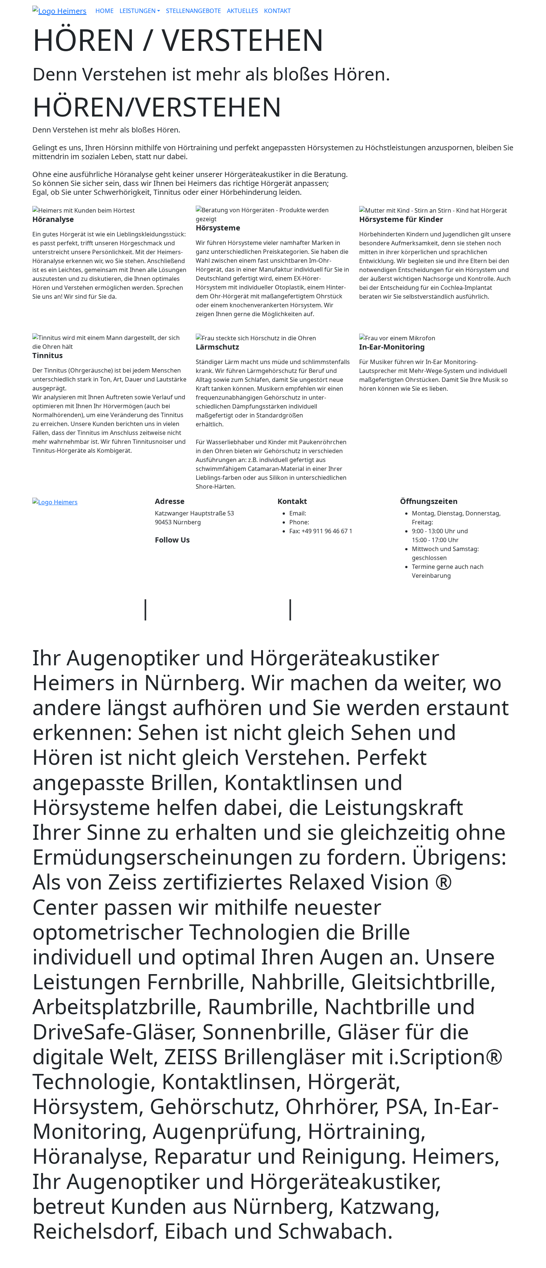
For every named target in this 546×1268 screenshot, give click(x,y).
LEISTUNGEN (138, 11)
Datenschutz (218, 607)
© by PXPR (83, 607)
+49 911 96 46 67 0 (336, 522)
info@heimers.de (331, 513)
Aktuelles (242, 11)
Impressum (357, 607)
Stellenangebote (193, 11)
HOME (104, 11)
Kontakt (277, 11)
